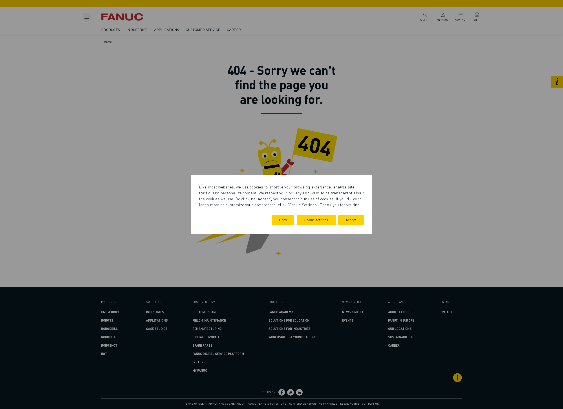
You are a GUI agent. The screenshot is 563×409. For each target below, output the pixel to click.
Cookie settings (316, 219)
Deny (283, 219)
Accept (351, 219)
